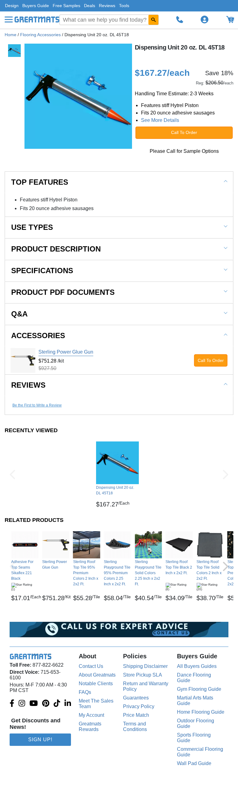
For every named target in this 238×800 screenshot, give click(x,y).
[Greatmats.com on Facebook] (12, 703)
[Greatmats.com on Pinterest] (45, 703)
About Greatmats (97, 674)
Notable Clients (96, 683)
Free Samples (66, 5)
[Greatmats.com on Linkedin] (67, 703)
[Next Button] (225, 474)
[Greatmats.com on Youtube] (33, 703)
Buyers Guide (35, 5)
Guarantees (136, 697)
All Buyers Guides (197, 666)
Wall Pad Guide (194, 763)
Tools (124, 5)
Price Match (136, 715)
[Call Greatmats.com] (179, 19)
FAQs (85, 692)
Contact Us (91, 666)
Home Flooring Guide (200, 712)
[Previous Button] (12, 474)
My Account (91, 715)
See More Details (160, 120)
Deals (89, 5)
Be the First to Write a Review (37, 405)
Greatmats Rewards (90, 726)
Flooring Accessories (40, 34)
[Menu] (8, 19)
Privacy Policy (138, 706)
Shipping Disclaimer (145, 666)
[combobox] (109, 20)
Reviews (107, 5)
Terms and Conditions (135, 726)
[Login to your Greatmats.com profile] (204, 19)
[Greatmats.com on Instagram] (22, 703)
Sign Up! (40, 739)
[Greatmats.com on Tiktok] (57, 703)
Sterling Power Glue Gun (65, 352)
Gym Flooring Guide (199, 689)
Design (12, 5)
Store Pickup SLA (142, 674)
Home (10, 34)
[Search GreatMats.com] (153, 20)
